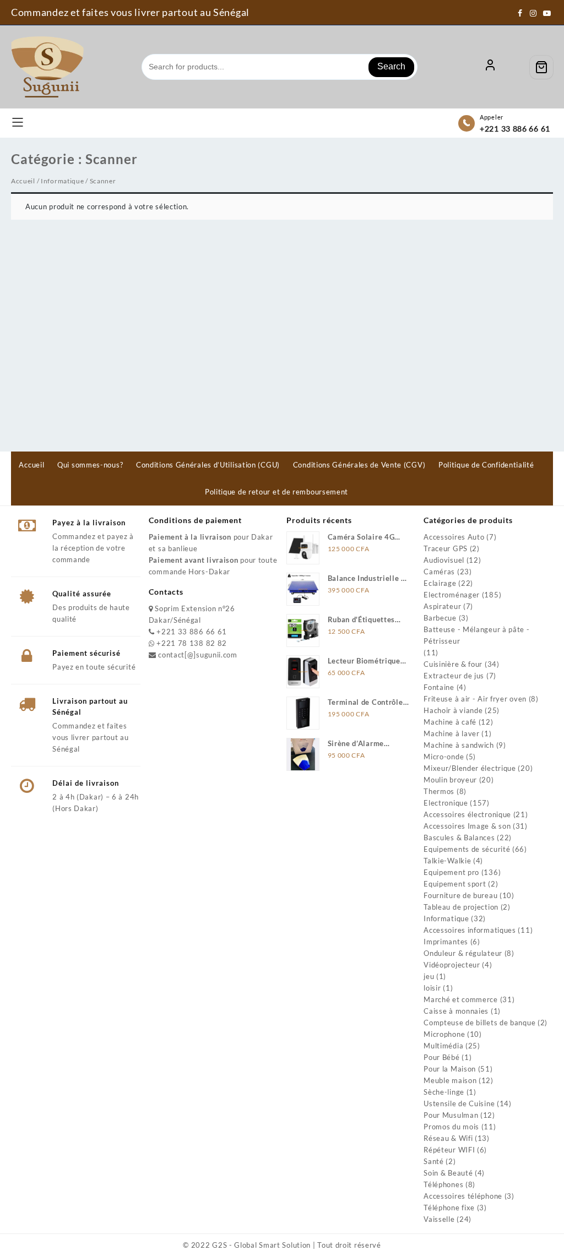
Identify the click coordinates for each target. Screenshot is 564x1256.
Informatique (62, 181)
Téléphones (443, 1184)
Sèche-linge (444, 1092)
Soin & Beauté (448, 1172)
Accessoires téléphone (463, 1196)
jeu (429, 976)
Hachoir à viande (453, 710)
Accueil (23, 181)
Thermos (439, 791)
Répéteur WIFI (449, 1149)
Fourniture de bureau (460, 895)
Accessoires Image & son (467, 826)
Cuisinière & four (453, 664)
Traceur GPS (446, 548)
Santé (434, 1161)
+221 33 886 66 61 (515, 128)
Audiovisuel (444, 560)
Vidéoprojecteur (452, 964)
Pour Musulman (451, 1115)
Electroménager (452, 594)
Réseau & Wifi (448, 1138)
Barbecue (440, 617)
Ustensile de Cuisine (459, 1103)
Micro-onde (444, 756)
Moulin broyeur (450, 779)
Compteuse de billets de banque (479, 1022)
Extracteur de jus (454, 675)
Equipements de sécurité (467, 849)
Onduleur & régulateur (463, 953)
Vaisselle (439, 1219)
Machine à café (450, 721)
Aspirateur (442, 606)
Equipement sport (455, 883)
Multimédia (443, 1045)
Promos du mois (451, 1126)
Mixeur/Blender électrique (470, 768)
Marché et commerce (461, 999)
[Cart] (541, 67)
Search (391, 66)
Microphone (444, 1034)
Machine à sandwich (459, 745)
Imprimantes (446, 941)
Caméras (439, 571)
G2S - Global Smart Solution (261, 1245)
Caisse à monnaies (456, 1011)
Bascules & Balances (459, 837)
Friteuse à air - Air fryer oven (475, 698)
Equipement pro (451, 872)
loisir (432, 987)
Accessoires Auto (454, 536)
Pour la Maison (450, 1068)
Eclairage (440, 583)
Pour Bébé (441, 1057)
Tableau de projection (461, 906)
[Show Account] (490, 67)
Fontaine (439, 687)
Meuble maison (450, 1080)
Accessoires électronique (467, 814)
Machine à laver (452, 733)
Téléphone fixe (449, 1207)
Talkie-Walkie (447, 860)
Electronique (446, 802)
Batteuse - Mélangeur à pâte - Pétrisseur (476, 635)
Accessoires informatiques (470, 930)
